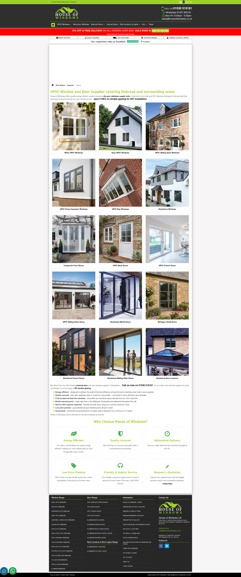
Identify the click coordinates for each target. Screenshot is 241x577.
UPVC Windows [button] (63, 24)
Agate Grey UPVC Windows (60, 533)
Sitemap (72, 575)
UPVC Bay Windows (120, 209)
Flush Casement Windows (60, 542)
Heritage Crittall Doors (167, 322)
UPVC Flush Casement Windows (73, 209)
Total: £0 (187, 2)
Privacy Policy (65, 575)
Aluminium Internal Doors (96, 538)
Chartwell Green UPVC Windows (63, 520)
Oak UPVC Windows (58, 507)
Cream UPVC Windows (59, 524)
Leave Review (128, 566)
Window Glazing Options (132, 511)
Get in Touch (127, 557)
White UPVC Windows (73, 152)
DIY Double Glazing (130, 553)
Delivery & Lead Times (131, 529)
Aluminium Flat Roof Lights (97, 551)
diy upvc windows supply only (116, 96)
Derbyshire (70, 85)
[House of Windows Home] (53, 25)
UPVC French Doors (167, 265)
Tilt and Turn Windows (59, 560)
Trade (151, 24)
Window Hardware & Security (133, 515)
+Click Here (167, 483)
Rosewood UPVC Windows (60, 511)
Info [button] (143, 24)
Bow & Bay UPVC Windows (60, 546)
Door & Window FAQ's (130, 538)
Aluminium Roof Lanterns (167, 378)
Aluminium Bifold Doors (120, 322)
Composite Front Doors (74, 265)
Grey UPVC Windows (120, 152)
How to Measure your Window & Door (136, 524)
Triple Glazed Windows (59, 564)
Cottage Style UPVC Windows (62, 551)
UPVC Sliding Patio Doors (74, 322)
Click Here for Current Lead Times (120, 34)
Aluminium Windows (81, 24)
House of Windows (129, 502)
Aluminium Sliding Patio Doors (120, 378)
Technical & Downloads (131, 533)
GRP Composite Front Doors (97, 502)
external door (82, 385)
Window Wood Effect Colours (134, 507)
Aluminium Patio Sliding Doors (98, 529)
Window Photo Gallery (131, 520)
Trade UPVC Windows (130, 548)
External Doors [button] (97, 24)
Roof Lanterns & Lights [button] (129, 24)
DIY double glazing (83, 388)
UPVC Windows (60, 85)
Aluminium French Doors (73, 378)
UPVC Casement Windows (60, 538)
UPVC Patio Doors (93, 515)
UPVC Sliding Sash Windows (167, 152)
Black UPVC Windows (58, 529)
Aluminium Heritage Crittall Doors (99, 533)
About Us (126, 562)
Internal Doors (112, 24)
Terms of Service (55, 575)
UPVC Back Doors (120, 265)
